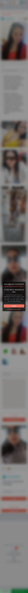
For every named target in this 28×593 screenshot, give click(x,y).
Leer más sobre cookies (14, 309)
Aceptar (14, 306)
